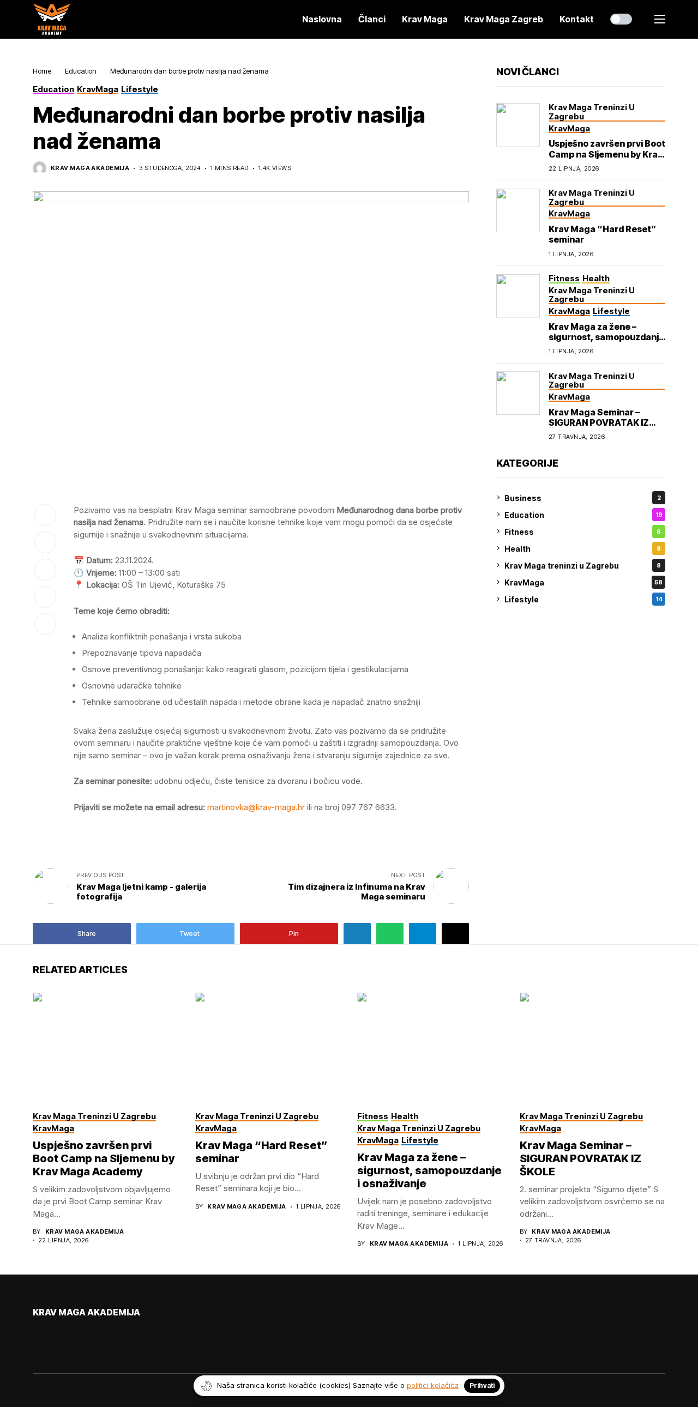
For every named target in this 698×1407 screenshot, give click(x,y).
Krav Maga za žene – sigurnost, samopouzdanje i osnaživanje (606, 337)
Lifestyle (583, 598)
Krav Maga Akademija (90, 168)
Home (42, 71)
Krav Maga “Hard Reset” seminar (602, 234)
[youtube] (52, 1336)
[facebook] (36, 1336)
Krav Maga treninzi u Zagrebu (582, 565)
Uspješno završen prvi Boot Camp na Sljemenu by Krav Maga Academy (607, 154)
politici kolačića (433, 1385)
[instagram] (67, 1336)
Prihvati (482, 1385)
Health (582, 548)
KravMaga (583, 582)
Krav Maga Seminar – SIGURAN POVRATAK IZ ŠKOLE (599, 422)
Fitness (582, 531)
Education (81, 71)
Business (582, 497)
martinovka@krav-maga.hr (256, 807)
